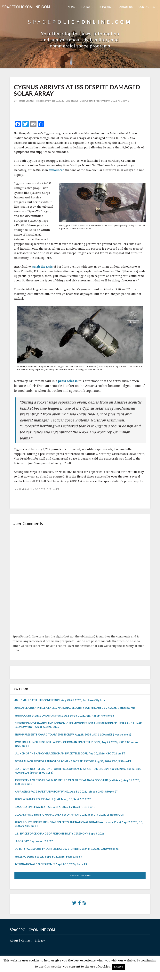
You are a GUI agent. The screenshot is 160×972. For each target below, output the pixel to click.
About (14, 940)
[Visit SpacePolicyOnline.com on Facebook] (79, 903)
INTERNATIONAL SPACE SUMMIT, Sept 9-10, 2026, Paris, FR (50, 864)
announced (56, 170)
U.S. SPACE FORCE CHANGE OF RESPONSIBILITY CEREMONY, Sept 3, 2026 (59, 833)
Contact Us (147, 6)
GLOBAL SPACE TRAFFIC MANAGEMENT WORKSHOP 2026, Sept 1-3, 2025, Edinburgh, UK (69, 814)
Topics (86, 6)
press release (68, 381)
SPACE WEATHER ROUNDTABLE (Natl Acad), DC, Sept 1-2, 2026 (52, 799)
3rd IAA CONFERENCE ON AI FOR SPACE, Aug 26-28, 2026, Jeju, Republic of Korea (64, 715)
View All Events (80, 875)
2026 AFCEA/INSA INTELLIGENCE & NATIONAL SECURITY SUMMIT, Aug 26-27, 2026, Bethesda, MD (74, 707)
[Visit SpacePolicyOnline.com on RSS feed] (84, 903)
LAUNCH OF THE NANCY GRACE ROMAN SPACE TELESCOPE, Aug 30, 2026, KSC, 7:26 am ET (69, 753)
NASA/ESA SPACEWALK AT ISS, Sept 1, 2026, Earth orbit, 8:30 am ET (55, 807)
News (71, 6)
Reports (105, 6)
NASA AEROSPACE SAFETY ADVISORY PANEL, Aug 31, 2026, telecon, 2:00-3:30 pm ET (66, 791)
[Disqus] (80, 580)
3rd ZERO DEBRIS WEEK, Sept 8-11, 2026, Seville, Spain (48, 856)
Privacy (40, 940)
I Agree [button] (118, 966)
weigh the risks (42, 266)
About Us (126, 6)
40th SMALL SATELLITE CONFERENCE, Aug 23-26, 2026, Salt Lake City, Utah (60, 700)
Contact (26, 940)
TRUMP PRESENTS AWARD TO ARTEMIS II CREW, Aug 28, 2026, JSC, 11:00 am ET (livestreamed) (72, 734)
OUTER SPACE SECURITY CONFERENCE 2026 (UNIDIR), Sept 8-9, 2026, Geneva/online (66, 848)
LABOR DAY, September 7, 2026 (33, 841)
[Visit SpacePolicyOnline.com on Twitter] (74, 903)
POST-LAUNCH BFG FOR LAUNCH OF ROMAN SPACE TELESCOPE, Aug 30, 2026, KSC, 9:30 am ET (72, 761)
